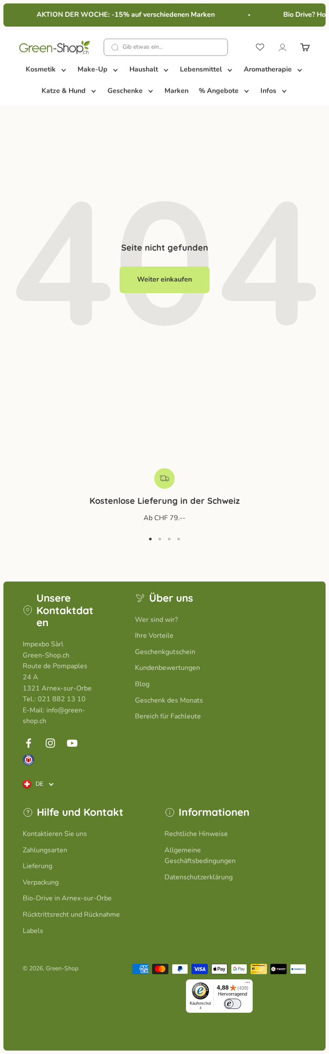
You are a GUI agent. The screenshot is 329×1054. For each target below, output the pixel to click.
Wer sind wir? (156, 619)
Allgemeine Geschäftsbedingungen (200, 855)
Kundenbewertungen (167, 667)
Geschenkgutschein (165, 652)
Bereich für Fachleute (168, 716)
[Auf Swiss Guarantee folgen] (28, 760)
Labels (33, 931)
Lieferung (37, 866)
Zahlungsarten (45, 850)
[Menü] (247, 984)
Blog (142, 684)
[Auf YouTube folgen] (72, 743)
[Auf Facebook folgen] (28, 743)
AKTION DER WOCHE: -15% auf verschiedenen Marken (123, 14)
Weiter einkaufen (164, 279)
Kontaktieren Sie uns (55, 834)
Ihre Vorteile (154, 635)
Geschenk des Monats (169, 700)
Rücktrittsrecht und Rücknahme (71, 914)
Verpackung (41, 882)
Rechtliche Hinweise (196, 834)
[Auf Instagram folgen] (50, 743)
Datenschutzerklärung (198, 877)
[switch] (232, 1004)
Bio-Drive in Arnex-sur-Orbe (67, 898)
